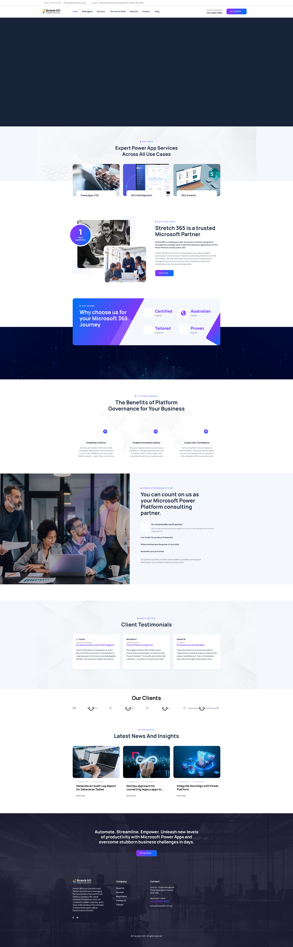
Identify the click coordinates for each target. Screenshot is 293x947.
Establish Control (96, 442)
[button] (75, 708)
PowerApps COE (90, 195)
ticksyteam (98, 782)
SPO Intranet (188, 195)
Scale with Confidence (196, 442)
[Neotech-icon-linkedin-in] (250, 2)
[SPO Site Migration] (146, 180)
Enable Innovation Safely (146, 442)
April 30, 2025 (83, 782)
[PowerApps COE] (96, 180)
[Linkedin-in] (77, 917)
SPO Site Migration (141, 195)
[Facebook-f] (73, 917)
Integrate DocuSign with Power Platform (198, 787)
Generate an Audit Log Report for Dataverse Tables (96, 787)
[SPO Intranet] (196, 180)
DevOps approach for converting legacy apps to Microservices (143, 787)
